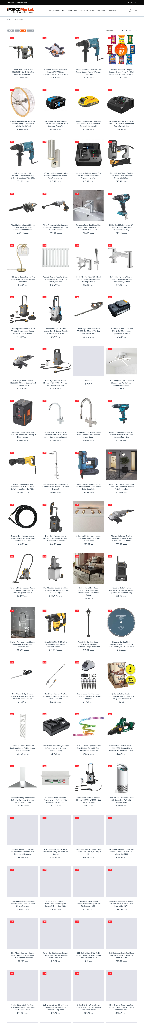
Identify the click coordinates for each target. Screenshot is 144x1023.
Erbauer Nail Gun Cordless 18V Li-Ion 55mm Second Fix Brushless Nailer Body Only (88, 486)
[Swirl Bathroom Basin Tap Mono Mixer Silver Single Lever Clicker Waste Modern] (121, 933)
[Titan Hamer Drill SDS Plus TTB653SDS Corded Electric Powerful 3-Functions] (22, 50)
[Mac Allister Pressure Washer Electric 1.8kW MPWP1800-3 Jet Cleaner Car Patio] (88, 778)
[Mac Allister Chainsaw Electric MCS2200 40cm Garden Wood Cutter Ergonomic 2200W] (22, 933)
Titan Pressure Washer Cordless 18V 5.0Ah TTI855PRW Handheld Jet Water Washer (55, 227)
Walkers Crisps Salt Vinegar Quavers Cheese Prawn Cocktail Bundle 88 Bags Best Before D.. (121, 72)
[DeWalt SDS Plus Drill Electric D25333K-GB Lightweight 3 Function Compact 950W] (55, 622)
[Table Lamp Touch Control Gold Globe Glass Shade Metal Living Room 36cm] (22, 257)
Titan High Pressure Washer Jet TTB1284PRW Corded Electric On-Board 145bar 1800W (22, 331)
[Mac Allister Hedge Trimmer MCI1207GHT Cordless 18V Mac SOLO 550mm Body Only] (22, 674)
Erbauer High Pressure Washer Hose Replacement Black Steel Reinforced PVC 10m (23, 538)
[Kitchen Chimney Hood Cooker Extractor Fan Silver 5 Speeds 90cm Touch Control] (22, 778)
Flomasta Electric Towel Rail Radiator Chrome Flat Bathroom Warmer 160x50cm (22, 748)
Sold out (88, 381)
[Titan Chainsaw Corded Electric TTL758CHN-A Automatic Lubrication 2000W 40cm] (22, 205)
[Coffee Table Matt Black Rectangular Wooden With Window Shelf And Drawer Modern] (88, 568)
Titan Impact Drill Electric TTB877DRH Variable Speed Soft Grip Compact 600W (88, 903)
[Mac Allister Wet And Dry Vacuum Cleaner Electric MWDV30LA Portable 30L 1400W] (121, 830)
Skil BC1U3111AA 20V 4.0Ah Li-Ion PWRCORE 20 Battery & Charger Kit (88, 851)
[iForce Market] (20, 11)
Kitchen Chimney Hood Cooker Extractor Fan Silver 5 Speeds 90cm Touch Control (23, 800)
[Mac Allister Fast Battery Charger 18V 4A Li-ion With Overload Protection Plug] (55, 726)
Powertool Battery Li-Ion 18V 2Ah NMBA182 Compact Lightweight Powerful (121, 331)
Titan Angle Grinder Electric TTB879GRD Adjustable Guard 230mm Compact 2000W (121, 538)
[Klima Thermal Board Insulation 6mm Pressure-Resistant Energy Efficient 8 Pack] (121, 985)
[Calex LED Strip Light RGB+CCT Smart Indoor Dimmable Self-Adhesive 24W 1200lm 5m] (88, 726)
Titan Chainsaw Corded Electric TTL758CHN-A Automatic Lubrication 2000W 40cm (23, 227)
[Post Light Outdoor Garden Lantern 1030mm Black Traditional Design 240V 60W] (88, 622)
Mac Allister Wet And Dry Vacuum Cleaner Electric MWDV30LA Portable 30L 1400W (121, 851)
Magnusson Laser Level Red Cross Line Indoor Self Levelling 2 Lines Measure (23, 434)
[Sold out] (88, 361)
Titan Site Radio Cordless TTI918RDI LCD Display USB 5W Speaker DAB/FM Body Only (121, 590)
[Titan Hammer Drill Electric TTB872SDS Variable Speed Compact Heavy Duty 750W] (55, 881)
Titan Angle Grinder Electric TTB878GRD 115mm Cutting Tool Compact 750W (23, 383)
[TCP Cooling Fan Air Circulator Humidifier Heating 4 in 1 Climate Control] (55, 830)
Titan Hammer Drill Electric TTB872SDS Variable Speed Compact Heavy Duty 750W (55, 903)
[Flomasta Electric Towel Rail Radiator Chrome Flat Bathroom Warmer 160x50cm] (22, 726)
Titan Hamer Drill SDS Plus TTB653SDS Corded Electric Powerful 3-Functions (23, 72)
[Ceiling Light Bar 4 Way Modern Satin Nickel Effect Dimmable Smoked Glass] (88, 516)
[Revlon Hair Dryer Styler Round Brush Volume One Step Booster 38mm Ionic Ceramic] (88, 985)
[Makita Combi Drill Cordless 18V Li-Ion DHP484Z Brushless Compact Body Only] (121, 205)
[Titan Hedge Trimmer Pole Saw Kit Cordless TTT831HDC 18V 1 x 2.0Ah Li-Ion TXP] (55, 674)
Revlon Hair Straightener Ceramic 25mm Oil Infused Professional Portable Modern (55, 955)
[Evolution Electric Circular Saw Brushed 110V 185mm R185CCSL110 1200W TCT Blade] (55, 50)
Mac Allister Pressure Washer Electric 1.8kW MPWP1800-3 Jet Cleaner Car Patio (88, 800)
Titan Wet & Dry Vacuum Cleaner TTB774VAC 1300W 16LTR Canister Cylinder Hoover (22, 590)
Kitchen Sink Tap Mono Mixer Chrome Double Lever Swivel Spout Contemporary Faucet (55, 434)
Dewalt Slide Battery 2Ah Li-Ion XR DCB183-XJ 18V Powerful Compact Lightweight (88, 123)
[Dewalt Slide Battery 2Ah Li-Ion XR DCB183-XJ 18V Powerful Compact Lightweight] (88, 102)
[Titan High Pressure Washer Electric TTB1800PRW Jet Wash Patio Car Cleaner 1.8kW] (55, 516)
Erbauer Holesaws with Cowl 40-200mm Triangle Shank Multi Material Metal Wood (22, 123)
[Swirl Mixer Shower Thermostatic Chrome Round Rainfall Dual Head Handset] (55, 464)
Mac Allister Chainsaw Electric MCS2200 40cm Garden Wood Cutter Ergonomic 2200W (22, 955)
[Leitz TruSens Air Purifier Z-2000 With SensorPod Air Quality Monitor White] (121, 778)
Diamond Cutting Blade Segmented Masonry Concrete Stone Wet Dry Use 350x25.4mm (121, 644)
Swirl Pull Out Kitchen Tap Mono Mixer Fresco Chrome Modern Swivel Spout (88, 434)
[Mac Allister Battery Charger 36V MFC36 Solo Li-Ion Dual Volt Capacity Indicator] (88, 153)
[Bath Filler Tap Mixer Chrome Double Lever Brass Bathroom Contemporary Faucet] (121, 257)
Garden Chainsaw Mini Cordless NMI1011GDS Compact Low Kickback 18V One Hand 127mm (121, 748)
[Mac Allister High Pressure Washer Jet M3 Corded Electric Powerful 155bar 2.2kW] (55, 309)
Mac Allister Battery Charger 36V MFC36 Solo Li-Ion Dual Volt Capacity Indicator (88, 175)
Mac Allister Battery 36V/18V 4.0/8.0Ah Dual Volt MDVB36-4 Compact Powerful (56, 123)
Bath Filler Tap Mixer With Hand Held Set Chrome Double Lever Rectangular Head (88, 279)
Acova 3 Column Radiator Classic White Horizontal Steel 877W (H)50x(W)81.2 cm (55, 279)
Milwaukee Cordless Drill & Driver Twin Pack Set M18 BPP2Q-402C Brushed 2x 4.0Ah (121, 903)
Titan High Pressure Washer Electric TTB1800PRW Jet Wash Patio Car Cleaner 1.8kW (55, 538)
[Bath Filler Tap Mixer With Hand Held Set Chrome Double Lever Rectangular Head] (88, 257)
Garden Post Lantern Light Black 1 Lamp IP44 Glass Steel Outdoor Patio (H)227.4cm (121, 486)
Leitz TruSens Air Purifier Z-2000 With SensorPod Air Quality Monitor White (121, 800)
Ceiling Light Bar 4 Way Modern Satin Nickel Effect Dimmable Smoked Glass (88, 538)
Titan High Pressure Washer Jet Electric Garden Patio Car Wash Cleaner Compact (22, 903)
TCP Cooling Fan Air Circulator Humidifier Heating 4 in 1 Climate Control (55, 851)
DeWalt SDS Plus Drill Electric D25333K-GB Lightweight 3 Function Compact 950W (55, 644)
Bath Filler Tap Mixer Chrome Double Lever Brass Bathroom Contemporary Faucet (121, 279)
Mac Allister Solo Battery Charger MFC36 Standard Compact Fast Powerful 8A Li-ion (121, 123)
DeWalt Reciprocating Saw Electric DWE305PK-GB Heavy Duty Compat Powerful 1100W (22, 486)
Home (9, 20)
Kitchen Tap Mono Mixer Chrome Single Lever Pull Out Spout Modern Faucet (22, 644)
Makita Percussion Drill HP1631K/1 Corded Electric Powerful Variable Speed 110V (88, 72)
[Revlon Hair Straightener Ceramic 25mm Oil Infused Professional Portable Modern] (55, 933)
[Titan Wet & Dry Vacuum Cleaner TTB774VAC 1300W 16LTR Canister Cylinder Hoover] (22, 568)
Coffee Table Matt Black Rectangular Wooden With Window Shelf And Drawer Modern (88, 591)
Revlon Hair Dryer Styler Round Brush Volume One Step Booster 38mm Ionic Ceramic (88, 1007)
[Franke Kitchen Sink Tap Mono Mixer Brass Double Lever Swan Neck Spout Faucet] (22, 985)
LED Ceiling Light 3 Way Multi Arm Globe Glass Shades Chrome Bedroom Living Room (88, 955)
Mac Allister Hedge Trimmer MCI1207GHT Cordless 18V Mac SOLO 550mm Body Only (23, 696)
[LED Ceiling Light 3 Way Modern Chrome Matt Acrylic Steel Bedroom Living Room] (121, 361)
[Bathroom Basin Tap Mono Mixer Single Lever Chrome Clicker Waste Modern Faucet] (88, 205)
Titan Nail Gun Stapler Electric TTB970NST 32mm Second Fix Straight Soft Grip (121, 175)
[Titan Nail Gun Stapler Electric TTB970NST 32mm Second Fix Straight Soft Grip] (121, 153)
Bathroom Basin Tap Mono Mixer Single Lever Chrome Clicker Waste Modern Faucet (88, 227)
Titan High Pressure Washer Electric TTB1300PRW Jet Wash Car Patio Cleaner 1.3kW (55, 383)
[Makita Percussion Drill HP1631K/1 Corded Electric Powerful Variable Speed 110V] (88, 50)
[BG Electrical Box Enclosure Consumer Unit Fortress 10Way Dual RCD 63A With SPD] (55, 778)
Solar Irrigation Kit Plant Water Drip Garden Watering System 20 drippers (88, 696)
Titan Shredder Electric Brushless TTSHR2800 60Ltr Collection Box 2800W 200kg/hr (56, 590)
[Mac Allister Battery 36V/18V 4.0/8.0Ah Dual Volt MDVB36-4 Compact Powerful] (55, 102)
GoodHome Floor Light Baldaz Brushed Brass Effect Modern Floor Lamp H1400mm (22, 851)
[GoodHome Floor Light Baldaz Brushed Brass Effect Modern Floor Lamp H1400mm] (22, 830)
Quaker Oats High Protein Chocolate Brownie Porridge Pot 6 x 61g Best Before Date (121, 696)
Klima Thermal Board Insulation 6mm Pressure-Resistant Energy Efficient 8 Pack (121, 1007)
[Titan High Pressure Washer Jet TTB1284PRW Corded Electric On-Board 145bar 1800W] (22, 309)
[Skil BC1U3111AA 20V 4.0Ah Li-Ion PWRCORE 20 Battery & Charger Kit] (88, 830)
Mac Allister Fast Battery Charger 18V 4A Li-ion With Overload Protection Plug (56, 748)
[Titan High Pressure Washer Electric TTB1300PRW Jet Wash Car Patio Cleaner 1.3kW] (55, 361)
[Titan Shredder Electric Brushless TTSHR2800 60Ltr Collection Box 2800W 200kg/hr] (55, 568)
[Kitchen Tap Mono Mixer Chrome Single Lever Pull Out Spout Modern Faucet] (22, 622)
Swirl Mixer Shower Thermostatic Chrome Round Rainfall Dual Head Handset (56, 486)
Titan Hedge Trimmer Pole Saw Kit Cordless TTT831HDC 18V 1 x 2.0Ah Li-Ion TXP (55, 696)
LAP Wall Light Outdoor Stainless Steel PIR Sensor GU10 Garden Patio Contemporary (55, 175)
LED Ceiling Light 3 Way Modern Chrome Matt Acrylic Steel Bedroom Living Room (121, 383)
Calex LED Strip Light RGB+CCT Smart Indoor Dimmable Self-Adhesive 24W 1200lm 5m (88, 748)
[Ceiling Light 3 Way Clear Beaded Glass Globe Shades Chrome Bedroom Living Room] (55, 985)
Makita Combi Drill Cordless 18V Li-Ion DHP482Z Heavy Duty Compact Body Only (121, 434)
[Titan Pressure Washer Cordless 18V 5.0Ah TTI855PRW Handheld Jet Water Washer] (55, 205)
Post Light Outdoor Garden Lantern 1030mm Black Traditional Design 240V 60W (88, 644)
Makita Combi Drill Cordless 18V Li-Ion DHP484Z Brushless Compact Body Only (121, 227)
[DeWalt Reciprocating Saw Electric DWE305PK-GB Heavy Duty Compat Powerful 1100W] (22, 464)
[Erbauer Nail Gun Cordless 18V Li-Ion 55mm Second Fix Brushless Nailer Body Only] (88, 464)
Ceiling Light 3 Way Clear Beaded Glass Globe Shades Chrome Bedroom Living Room (55, 1007)
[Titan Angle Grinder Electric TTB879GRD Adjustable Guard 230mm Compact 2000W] (121, 516)
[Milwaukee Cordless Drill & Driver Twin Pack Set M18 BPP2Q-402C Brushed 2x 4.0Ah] (121, 881)
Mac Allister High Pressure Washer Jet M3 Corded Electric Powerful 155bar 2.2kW (56, 331)
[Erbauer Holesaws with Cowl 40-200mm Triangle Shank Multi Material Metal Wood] (22, 102)
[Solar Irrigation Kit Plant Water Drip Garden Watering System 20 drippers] (88, 674)
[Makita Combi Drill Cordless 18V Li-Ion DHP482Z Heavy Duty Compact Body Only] (121, 413)
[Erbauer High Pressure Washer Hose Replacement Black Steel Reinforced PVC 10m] (22, 516)
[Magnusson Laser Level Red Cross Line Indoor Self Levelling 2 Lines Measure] (22, 413)
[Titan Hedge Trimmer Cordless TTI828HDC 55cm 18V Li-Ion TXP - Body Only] (88, 309)
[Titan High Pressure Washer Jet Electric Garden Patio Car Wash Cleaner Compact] (22, 881)
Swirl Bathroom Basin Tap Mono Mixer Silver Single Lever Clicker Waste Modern (121, 955)
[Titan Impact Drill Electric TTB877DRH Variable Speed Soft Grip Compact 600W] (88, 881)
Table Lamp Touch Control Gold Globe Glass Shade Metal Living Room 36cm (22, 279)
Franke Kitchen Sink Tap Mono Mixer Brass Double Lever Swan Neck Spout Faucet (23, 1007)
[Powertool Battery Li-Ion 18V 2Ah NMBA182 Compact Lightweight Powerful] (121, 309)
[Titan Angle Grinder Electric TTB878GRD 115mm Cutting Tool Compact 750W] (22, 361)
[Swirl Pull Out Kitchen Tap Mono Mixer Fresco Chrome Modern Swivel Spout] (88, 413)
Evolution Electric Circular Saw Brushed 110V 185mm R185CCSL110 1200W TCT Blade (55, 72)
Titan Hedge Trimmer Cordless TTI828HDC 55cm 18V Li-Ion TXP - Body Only (88, 331)
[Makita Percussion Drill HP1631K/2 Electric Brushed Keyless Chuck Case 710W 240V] (22, 153)
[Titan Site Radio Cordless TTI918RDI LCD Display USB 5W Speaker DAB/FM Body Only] (121, 568)
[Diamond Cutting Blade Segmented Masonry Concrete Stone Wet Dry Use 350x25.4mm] (121, 622)
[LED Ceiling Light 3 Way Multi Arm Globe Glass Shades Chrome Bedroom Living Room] (88, 933)
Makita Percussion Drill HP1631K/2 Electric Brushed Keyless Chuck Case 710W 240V (23, 175)
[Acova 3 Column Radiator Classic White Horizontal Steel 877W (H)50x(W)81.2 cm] (55, 257)
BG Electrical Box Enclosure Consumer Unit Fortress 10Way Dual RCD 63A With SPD (56, 800)
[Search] (130, 10)
